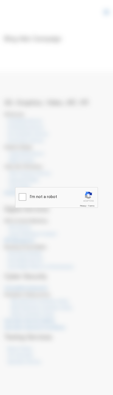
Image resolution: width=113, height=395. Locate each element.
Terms (91, 206)
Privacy (83, 206)
